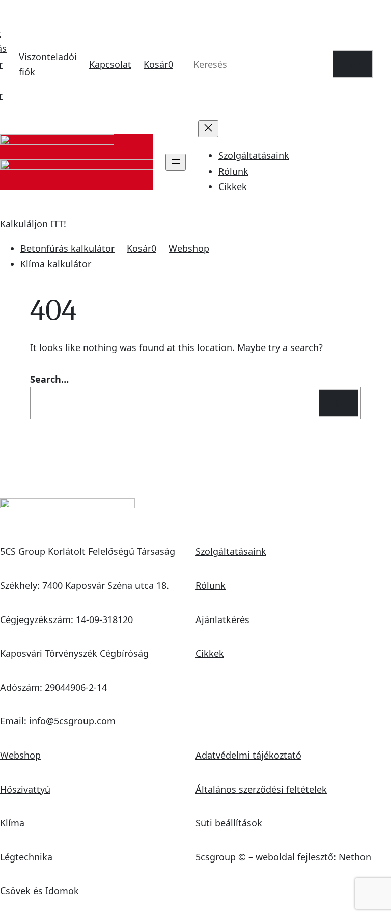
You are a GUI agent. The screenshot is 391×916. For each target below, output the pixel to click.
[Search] (353, 64)
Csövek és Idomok (39, 890)
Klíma (12, 823)
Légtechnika (26, 857)
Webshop (189, 248)
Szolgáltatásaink (231, 551)
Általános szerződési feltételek (261, 789)
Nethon (355, 857)
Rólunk (211, 585)
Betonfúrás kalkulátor (67, 248)
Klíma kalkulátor (55, 264)
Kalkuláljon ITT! (33, 224)
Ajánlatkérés (222, 619)
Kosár (158, 64)
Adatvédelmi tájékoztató (248, 755)
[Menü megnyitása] (175, 162)
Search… (49, 379)
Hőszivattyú (25, 789)
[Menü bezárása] (208, 128)
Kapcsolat (110, 64)
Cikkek (210, 653)
